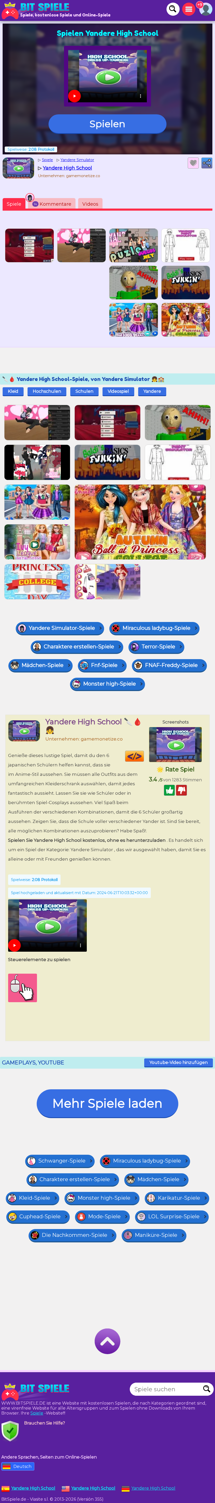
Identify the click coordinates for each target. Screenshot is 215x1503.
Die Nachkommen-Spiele (74, 1235)
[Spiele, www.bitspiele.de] (36, 10)
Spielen (107, 124)
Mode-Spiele (104, 1216)
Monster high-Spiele (109, 684)
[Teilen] (206, 163)
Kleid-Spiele (34, 1198)
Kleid (13, 391)
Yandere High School (153, 1488)
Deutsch (22, 1466)
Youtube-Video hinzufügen (178, 1062)
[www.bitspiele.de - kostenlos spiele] (36, 1392)
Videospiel (118, 391)
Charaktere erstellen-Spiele (79, 646)
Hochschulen (47, 391)
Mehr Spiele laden (107, 1103)
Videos (90, 204)
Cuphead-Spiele (40, 1216)
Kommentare (52, 204)
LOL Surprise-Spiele (174, 1216)
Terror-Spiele (158, 646)
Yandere (152, 391)
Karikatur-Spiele (179, 1198)
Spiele (14, 204)
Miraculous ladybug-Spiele (156, 628)
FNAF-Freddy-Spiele (171, 665)
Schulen (84, 391)
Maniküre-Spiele (156, 1235)
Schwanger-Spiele (61, 1161)
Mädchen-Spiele (42, 665)
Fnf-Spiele (104, 665)
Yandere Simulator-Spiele (62, 628)
